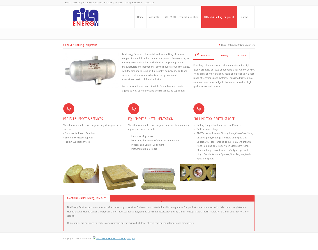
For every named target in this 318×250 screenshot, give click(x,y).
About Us (76, 2)
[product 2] (120, 186)
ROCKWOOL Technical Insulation (97, 2)
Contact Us (149, 2)
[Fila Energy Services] (86, 17)
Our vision (241, 55)
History (224, 55)
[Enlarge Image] (81, 169)
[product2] (81, 179)
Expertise (205, 55)
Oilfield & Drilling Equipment (128, 2)
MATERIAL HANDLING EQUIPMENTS (87, 198)
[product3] (159, 187)
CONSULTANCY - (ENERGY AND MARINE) (136, 198)
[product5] (198, 176)
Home (67, 2)
